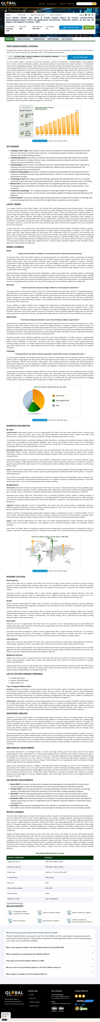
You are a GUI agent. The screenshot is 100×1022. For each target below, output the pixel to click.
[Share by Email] (86, 15)
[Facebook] (80, 996)
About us (33, 998)
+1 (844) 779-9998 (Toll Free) (61, 996)
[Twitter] (76, 996)
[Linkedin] (83, 996)
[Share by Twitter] (89, 15)
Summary (9, 39)
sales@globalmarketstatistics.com (60, 1003)
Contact (72, 4)
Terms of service (35, 1002)
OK (4, 1019)
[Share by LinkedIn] (92, 15)
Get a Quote (67, 39)
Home (43, 4)
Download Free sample (40, 141)
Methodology (53, 39)
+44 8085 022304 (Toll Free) (61, 998)
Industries (52, 4)
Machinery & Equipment (18, 11)
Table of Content (23, 39)
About (64, 4)
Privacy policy (34, 1006)
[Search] (94, 3)
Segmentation (39, 39)
